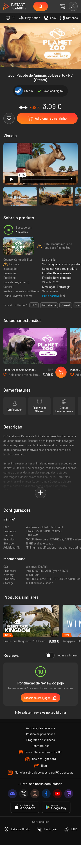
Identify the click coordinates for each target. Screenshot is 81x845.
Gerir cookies (40, 822)
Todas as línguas (67, 655)
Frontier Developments (56, 273)
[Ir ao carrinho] (62, 6)
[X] (23, 793)
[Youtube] (57, 793)
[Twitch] (68, 793)
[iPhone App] (25, 807)
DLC (34, 305)
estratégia (49, 305)
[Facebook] (46, 793)
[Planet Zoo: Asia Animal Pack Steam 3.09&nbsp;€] (35, 346)
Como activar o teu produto (59, 268)
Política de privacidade (40, 734)
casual (65, 305)
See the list (49, 259)
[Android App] (56, 807)
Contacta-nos (40, 746)
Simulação (49, 287)
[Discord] (12, 793)
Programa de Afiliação (40, 740)
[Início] (14, 6)
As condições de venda (40, 728)
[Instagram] (34, 793)
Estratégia (63, 287)
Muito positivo (51, 296)
